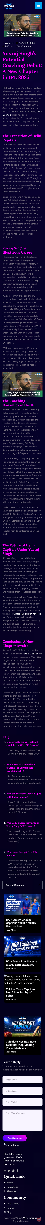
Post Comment (15, 1138)
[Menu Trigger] (38, 5)
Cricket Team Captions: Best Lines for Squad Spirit (21, 992)
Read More (11, 930)
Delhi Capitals (31, 654)
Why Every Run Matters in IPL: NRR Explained (21, 963)
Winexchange (30, 1218)
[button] (39, 885)
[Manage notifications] (39, 1220)
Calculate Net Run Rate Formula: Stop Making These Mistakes (21, 1045)
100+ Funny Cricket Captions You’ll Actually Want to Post (21, 923)
